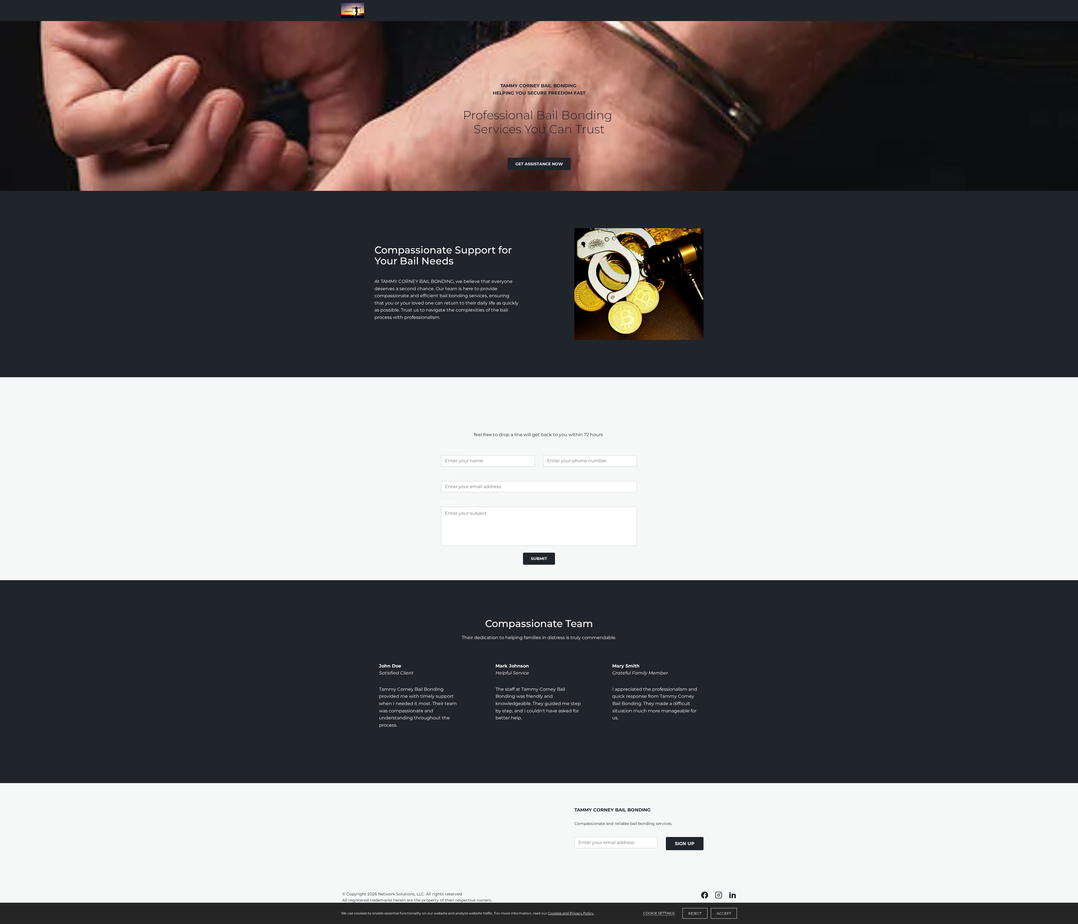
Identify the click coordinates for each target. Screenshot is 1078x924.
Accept (724, 913)
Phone (550, 450)
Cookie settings (659, 913)
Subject (449, 501)
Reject (695, 913)
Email (447, 476)
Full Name (452, 450)
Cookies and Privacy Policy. (571, 913)
